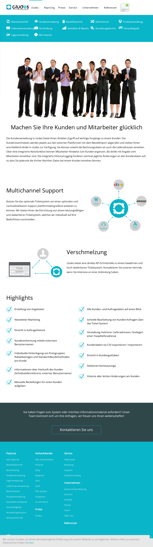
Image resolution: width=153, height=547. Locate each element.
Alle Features (45, 34)
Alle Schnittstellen (44, 459)
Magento (39, 475)
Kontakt (68, 499)
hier (31, 542)
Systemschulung (72, 475)
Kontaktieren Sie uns (76, 429)
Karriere (68, 494)
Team (67, 510)
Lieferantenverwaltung (22, 28)
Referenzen (110, 7)
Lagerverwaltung (19, 34)
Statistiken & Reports (78, 28)
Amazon (39, 464)
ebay (37, 470)
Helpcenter (69, 459)
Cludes (17, 7)
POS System (41, 491)
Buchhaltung (45, 28)
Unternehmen (90, 7)
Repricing (49, 7)
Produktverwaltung (133, 21)
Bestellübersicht (74, 21)
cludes (35, 7)
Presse (67, 505)
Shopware (40, 496)
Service (73, 7)
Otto (37, 480)
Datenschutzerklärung (75, 489)
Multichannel (102, 21)
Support (68, 470)
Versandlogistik (131, 28)
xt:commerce (41, 501)
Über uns (69, 515)
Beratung (69, 464)
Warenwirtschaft (19, 21)
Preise (61, 7)
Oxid (37, 486)
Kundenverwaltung (49, 21)
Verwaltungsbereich (105, 28)
